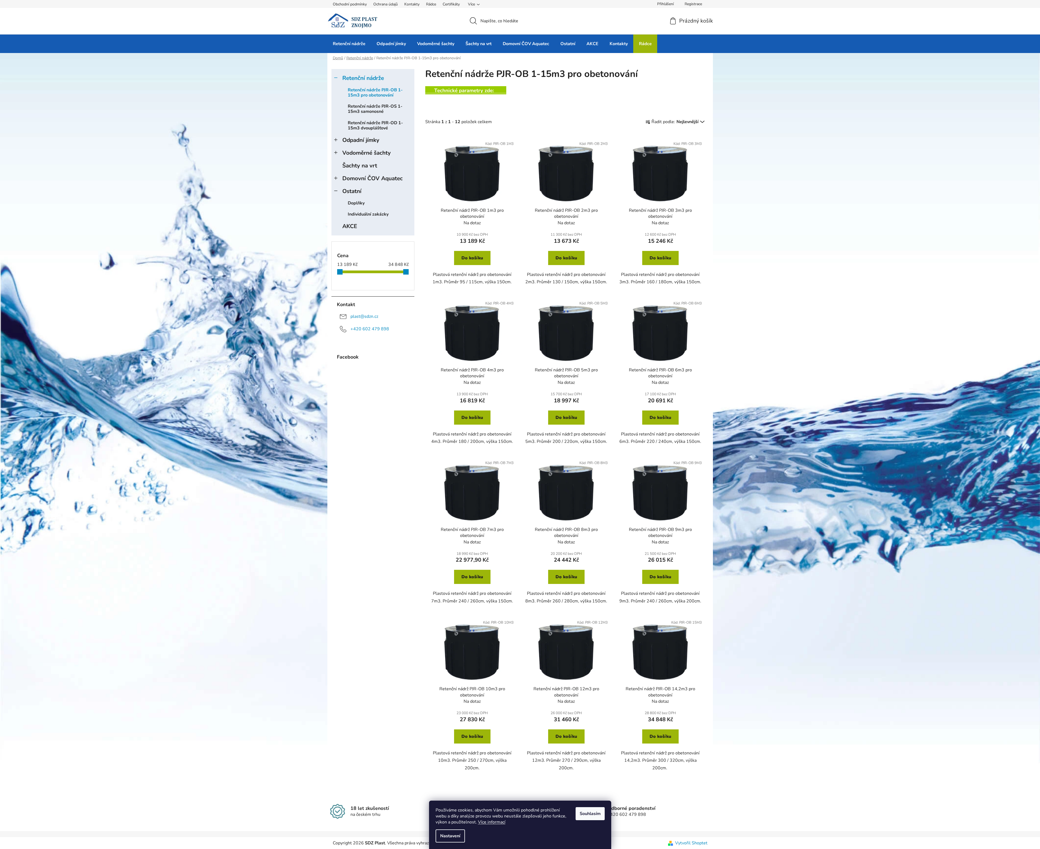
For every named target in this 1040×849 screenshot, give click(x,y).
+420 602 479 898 (369, 329)
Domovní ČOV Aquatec (372, 178)
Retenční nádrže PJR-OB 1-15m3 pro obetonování (375, 92)
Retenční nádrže (363, 78)
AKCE (349, 226)
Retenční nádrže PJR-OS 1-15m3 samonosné (375, 108)
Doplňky (356, 203)
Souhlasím (590, 814)
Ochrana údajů (385, 4)
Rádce (431, 4)
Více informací (491, 822)
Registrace (693, 4)
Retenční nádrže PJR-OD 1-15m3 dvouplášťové (375, 125)
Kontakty (412, 4)
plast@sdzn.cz (364, 316)
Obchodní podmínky (350, 4)
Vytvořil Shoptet (691, 843)
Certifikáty (451, 4)
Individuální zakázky (368, 214)
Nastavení (450, 836)
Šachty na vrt (359, 165)
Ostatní (351, 191)
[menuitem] (349, 44)
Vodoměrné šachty (366, 153)
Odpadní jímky (360, 140)
